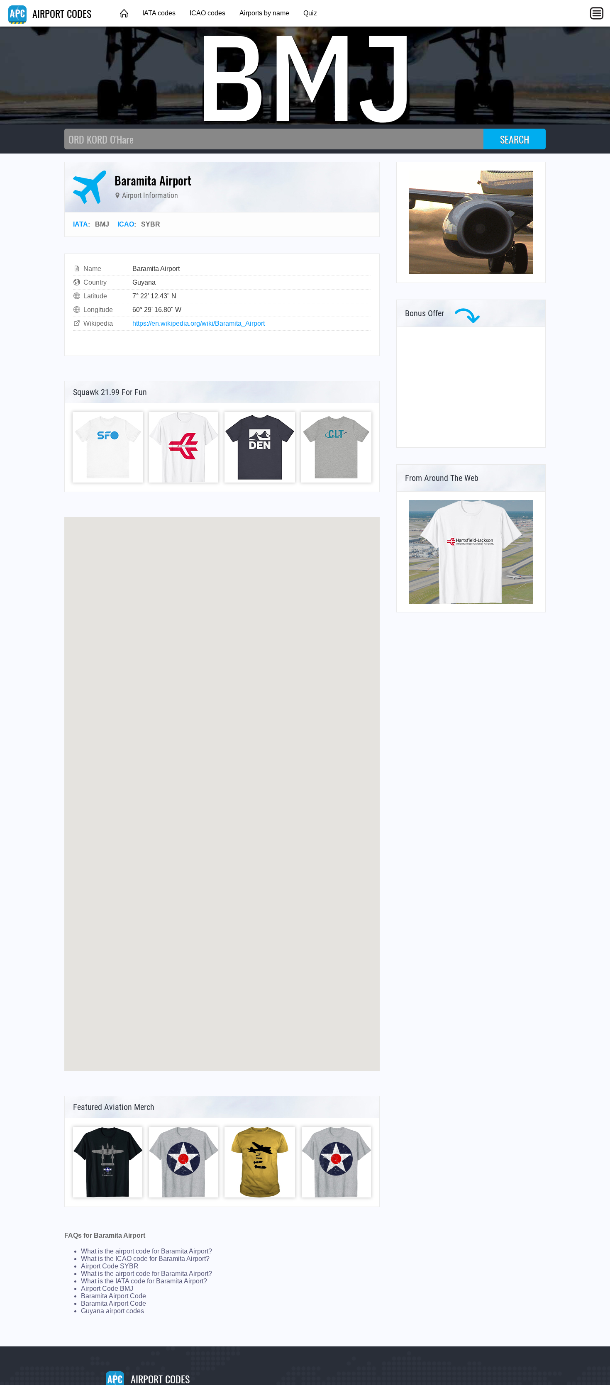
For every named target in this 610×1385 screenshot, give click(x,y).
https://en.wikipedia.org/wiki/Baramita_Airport (198, 323)
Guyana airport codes (112, 1310)
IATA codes (159, 13)
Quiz (310, 13)
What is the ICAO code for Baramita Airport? (145, 1258)
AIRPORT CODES (60, 13)
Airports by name (264, 13)
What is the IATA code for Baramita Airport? (144, 1281)
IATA (80, 224)
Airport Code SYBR (110, 1266)
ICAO (125, 224)
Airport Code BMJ (107, 1288)
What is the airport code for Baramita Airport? (146, 1251)
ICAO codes (207, 13)
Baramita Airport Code (113, 1296)
